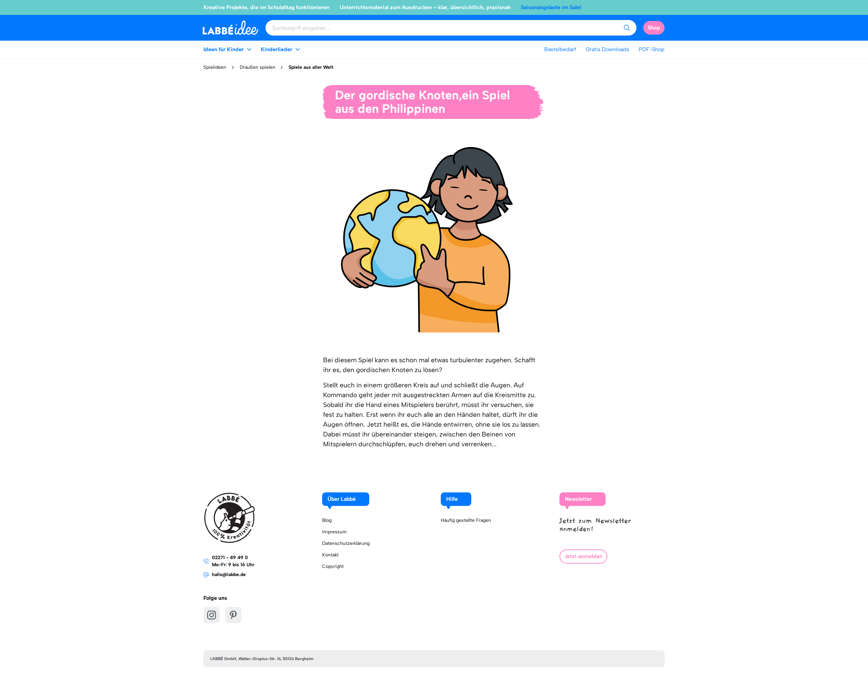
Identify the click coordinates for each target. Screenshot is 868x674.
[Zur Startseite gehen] (230, 27)
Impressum (334, 532)
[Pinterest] (233, 615)
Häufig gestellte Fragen (466, 520)
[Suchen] (626, 28)
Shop (654, 27)
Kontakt (330, 555)
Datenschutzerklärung (346, 543)
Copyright (333, 566)
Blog (327, 520)
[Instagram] (211, 615)
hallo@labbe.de (229, 574)
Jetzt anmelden (583, 556)
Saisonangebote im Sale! (551, 7)
